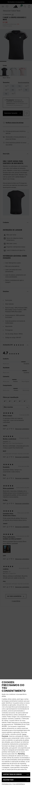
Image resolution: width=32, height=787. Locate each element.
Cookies (24, 734)
